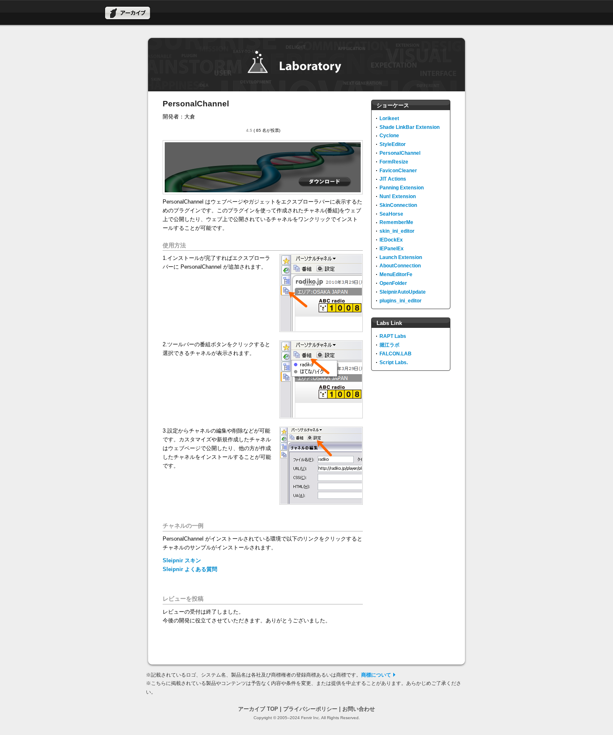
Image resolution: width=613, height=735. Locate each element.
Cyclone (389, 135)
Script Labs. (393, 362)
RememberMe (396, 222)
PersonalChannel (399, 153)
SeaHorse (391, 214)
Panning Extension (401, 188)
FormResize (393, 162)
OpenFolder (393, 283)
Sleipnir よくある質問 (190, 569)
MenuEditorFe (395, 274)
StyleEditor (392, 144)
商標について (376, 675)
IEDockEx (391, 240)
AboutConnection (400, 266)
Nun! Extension (397, 196)
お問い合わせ (358, 709)
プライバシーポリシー (310, 709)
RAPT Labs (392, 336)
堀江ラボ (389, 345)
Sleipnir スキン (182, 560)
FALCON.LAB (395, 354)
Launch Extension (400, 257)
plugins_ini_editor (400, 301)
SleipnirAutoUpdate (402, 292)
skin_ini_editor (397, 231)
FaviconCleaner (398, 171)
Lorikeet (389, 118)
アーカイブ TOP (258, 709)
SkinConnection (398, 205)
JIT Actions (392, 179)
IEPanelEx (391, 249)
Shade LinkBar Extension (409, 127)
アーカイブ (127, 13)
